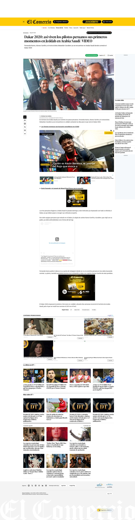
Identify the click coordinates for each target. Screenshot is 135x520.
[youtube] (39, 485)
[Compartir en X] (24, 127)
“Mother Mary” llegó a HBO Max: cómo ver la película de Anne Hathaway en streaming (56, 445)
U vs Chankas (51, 27)
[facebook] (29, 485)
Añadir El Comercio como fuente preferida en (99, 32)
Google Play (72, 485)
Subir (108, 493)
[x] (32, 485)
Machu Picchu (90, 27)
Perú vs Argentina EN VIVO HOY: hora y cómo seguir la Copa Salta (79, 385)
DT (71, 309)
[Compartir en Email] (24, 130)
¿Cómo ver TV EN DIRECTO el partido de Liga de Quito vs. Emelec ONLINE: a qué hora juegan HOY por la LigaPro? (103, 387)
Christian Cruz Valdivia (46, 116)
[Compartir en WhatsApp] (24, 120)
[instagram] (35, 485)
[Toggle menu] (23, 21)
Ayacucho (75, 27)
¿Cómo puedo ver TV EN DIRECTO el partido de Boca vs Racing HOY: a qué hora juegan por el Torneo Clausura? (33, 387)
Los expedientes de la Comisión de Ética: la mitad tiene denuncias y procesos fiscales (124, 134)
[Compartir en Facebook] (24, 123)
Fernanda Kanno (59, 263)
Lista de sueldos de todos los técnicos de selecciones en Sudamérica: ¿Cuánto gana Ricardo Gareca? (56, 417)
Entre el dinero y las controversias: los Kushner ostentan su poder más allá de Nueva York (124, 141)
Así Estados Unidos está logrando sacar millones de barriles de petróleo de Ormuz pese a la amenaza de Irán (124, 115)
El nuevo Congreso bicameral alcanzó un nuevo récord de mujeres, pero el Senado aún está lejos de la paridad (124, 150)
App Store (63, 485)
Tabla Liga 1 (83, 27)
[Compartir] (24, 117)
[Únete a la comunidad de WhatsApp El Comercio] (91, 55)
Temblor (66, 27)
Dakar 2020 (76, 309)
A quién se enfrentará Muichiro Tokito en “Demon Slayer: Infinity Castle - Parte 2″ (33, 471)
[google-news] (46, 485)
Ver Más (94, 309)
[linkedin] (42, 485)
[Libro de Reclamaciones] (109, 485)
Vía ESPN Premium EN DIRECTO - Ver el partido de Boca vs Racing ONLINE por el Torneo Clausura (56, 386)
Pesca (70, 27)
